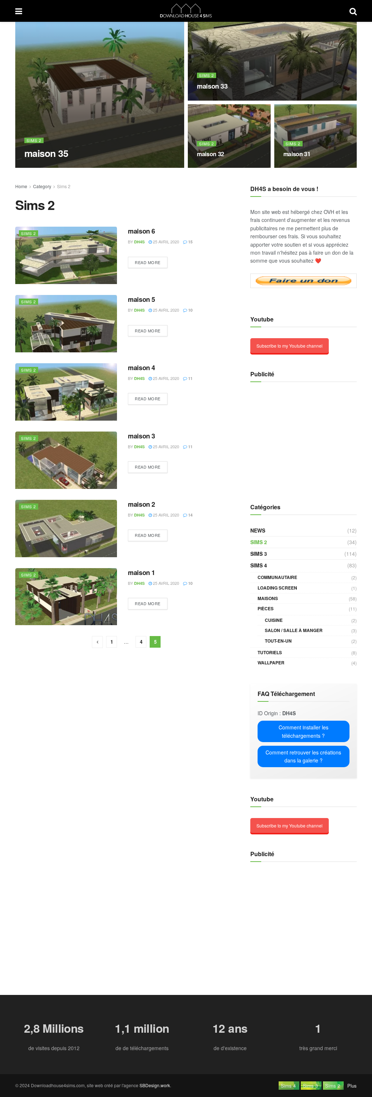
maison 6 (141, 231)
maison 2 (141, 504)
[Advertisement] (295, 438)
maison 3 (141, 436)
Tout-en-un (278, 640)
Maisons (268, 598)
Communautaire (277, 577)
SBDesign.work (155, 1085)
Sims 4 (258, 565)
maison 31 (297, 154)
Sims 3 (258, 553)
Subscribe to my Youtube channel (289, 346)
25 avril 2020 (62, 167)
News (257, 530)
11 (190, 378)
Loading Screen (277, 587)
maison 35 (46, 153)
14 (190, 515)
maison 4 (141, 367)
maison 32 (210, 154)
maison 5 (141, 299)
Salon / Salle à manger (294, 630)
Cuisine (274, 620)
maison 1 (141, 572)
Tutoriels (270, 652)
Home (21, 186)
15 (190, 241)
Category (42, 186)
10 (190, 310)
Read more (148, 262)
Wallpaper (271, 662)
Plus (352, 1085)
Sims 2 (34, 140)
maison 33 (212, 86)
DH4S (36, 167)
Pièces (266, 608)
